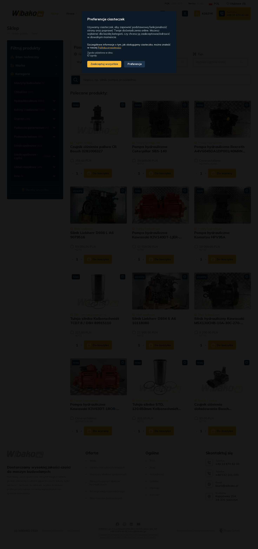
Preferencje (135, 64)
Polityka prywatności (109, 47)
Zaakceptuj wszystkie (104, 64)
